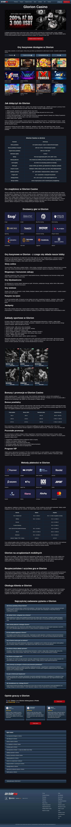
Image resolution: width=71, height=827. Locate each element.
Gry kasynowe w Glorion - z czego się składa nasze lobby (19, 749)
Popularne (11, 55)
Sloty (58, 55)
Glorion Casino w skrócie (12, 741)
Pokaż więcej (35, 723)
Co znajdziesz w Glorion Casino (14, 744)
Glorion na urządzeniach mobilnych (14, 761)
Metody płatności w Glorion (13, 758)
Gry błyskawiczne (42, 55)
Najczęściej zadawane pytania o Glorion (15, 769)
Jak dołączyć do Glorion (12, 738)
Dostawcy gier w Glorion (12, 747)
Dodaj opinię (59, 701)
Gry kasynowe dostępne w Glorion (14, 736)
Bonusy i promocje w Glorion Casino (15, 755)
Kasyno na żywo (26, 55)
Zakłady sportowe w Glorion (13, 752)
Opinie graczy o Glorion (12, 772)
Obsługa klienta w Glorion (12, 766)
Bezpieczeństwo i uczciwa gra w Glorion (15, 763)
